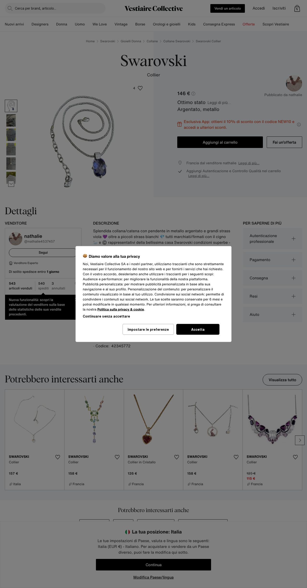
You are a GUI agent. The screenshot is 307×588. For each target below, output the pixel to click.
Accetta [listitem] (198, 329)
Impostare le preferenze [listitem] (148, 329)
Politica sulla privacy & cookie (120, 309)
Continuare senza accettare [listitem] (106, 316)
